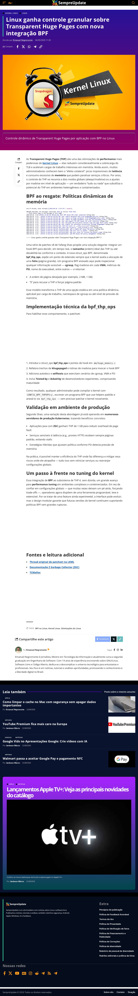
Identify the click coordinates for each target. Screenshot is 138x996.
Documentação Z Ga (42, 567)
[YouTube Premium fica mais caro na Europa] (121, 725)
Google (8, 737)
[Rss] (49, 973)
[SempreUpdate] (69, 3)
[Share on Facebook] (17, 46)
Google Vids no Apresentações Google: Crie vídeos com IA (45, 741)
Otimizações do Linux (71, 628)
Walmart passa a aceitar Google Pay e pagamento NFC (43, 758)
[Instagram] (118, 650)
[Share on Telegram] (35, 46)
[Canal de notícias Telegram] (55, 973)
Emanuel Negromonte (23, 40)
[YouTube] (17, 973)
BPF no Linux (41, 628)
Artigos (8, 720)
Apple (11, 784)
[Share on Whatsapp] (29, 46)
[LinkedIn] (121, 650)
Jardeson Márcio (17, 881)
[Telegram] (43, 973)
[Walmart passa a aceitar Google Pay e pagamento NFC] (121, 759)
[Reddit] (36, 973)
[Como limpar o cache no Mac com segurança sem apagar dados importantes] (121, 704)
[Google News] (24, 973)
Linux (24, 13)
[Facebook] (114, 650)
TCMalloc (35, 572)
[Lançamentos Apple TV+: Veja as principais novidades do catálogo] (69, 837)
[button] (5, 3)
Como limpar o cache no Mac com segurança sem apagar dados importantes (49, 703)
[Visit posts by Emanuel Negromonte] (18, 650)
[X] (10, 973)
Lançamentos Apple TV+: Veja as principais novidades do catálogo (67, 792)
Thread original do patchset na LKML (52, 561)
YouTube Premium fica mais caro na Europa (35, 724)
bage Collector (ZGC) (67, 567)
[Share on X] (23, 46)
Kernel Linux (11, 13)
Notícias (21, 784)
